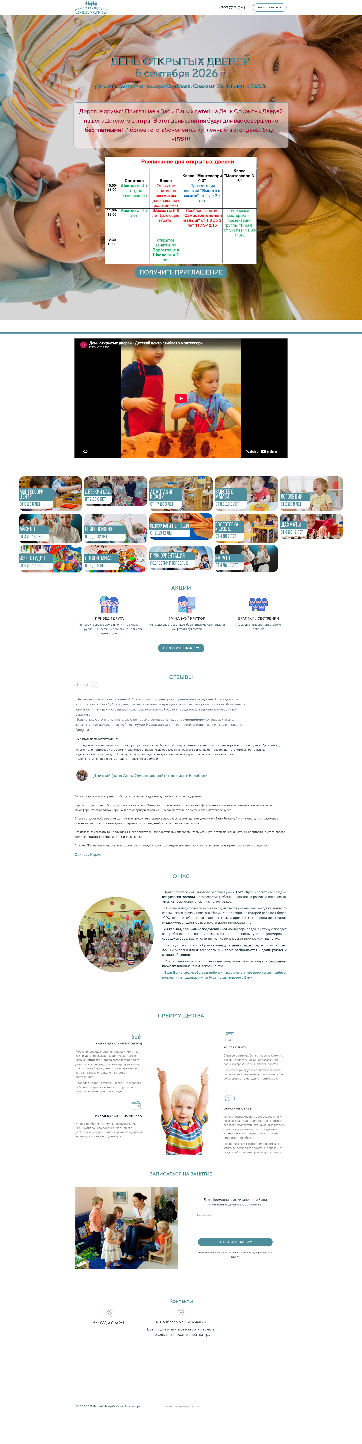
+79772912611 (233, 8)
